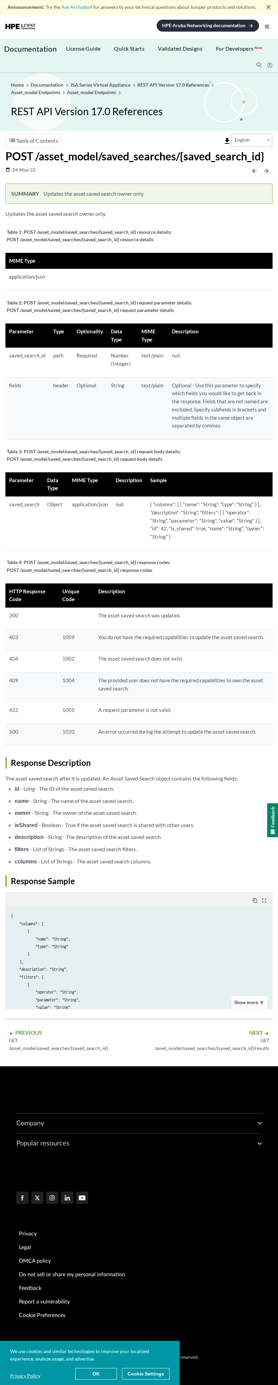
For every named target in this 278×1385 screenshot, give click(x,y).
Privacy (28, 1234)
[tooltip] (227, 141)
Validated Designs (180, 48)
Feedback (30, 1288)
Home (18, 85)
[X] (37, 1198)
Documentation (30, 48)
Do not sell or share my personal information (72, 1274)
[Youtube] (82, 1198)
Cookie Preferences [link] (42, 1315)
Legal (25, 1247)
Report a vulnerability (44, 1301)
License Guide (83, 48)
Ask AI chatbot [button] (76, 7)
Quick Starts (129, 48)
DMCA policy (35, 1261)
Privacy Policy (25, 1375)
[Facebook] (22, 1198)
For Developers (239, 48)
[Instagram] (52, 1198)
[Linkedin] (67, 1198)
